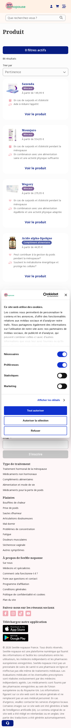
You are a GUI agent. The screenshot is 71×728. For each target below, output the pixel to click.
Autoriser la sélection (35, 420)
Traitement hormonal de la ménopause (25, 468)
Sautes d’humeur (12, 513)
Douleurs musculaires (15, 539)
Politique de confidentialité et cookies (24, 594)
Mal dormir (9, 523)
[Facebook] (5, 613)
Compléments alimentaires (18, 479)
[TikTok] (20, 613)
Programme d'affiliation (16, 584)
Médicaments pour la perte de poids (23, 490)
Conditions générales (14, 589)
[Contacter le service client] (7, 723)
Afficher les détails (48, 400)
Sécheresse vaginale (14, 545)
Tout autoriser (35, 410)
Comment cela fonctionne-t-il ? (20, 573)
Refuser (35, 430)
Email (7, 438)
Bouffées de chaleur (14, 502)
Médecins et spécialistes (16, 568)
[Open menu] (63, 6)
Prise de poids (10, 508)
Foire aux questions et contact (20, 578)
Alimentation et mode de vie (19, 484)
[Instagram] (13, 613)
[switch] (62, 365)
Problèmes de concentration (19, 529)
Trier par (7, 65)
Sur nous (8, 562)
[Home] (15, 6)
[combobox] (35, 18)
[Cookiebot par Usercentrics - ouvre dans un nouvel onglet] (44, 295)
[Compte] (51, 6)
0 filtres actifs (35, 50)
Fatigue (7, 534)
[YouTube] (28, 613)
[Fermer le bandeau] (66, 295)
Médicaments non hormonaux (20, 474)
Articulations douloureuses (18, 518)
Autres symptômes (13, 550)
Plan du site (9, 599)
